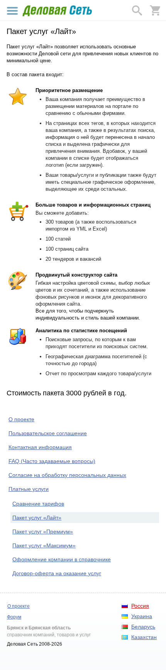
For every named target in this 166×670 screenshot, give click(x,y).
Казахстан (144, 637)
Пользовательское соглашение (47, 433)
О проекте (21, 419)
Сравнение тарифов (38, 504)
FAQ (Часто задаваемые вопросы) (51, 461)
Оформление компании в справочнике (61, 559)
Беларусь (143, 627)
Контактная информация (40, 447)
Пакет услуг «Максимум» (44, 545)
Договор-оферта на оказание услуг (56, 573)
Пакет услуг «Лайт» (36, 517)
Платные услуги (28, 489)
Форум (14, 617)
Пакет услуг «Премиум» (42, 531)
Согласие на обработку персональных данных (67, 475)
